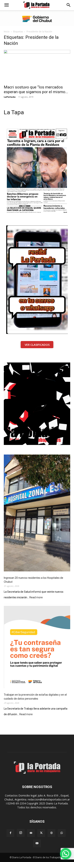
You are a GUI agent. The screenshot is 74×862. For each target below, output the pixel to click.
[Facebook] (10, 833)
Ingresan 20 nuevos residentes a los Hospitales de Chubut (33, 579)
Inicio (6, 31)
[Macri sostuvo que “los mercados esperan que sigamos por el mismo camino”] (37, 66)
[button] (6, 5)
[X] (41, 833)
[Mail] (31, 833)
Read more (36, 597)
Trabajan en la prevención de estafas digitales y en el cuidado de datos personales (35, 696)
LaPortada (10, 96)
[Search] (68, 5)
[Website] (51, 833)
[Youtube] (37, 843)
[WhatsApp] (61, 833)
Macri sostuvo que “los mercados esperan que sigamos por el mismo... (36, 89)
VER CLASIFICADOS (37, 344)
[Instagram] (20, 833)
